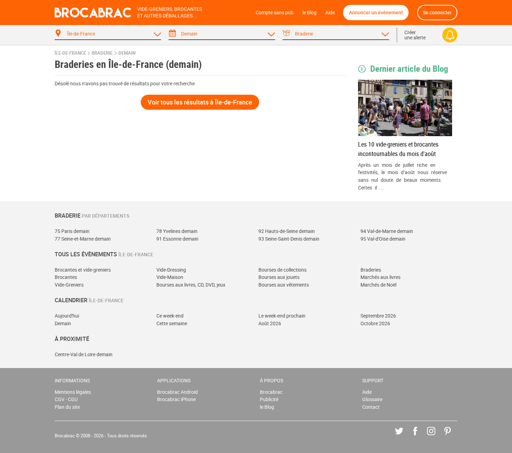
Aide (330, 12)
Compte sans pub (275, 12)
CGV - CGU (66, 399)
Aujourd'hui (67, 315)
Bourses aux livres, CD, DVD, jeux (190, 284)
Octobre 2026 (375, 323)
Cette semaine (171, 323)
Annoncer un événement (376, 12)
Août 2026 (269, 323)
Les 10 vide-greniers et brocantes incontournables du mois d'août (398, 149)
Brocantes (66, 277)
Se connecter (437, 12)
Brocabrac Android (177, 392)
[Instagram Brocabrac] (436, 436)
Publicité (269, 399)
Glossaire (372, 399)
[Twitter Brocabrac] (404, 436)
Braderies (370, 269)
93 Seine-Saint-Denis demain (288, 238)
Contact (371, 407)
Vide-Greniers (69, 284)
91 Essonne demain (177, 238)
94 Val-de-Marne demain (386, 231)
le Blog (309, 12)
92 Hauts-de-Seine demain (286, 231)
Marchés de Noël (378, 284)
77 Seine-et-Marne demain (83, 238)
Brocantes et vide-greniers (83, 269)
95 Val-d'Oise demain (382, 238)
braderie (102, 53)
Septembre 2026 (378, 315)
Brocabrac (271, 392)
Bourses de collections (282, 269)
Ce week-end (170, 315)
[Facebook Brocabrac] (420, 436)
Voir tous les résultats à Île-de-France (200, 102)
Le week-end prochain (281, 315)
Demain (63, 323)
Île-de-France (70, 53)
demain (126, 53)
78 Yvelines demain (176, 231)
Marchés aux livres (380, 277)
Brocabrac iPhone (176, 399)
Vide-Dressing (171, 269)
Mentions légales (73, 392)
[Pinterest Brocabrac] (453, 436)
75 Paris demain (72, 231)
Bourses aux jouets (279, 277)
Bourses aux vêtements (283, 284)
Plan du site (67, 407)
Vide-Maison (169, 277)
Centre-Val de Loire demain (84, 354)
